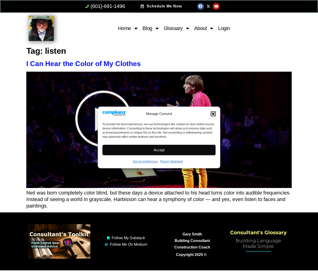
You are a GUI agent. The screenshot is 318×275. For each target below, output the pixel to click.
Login (224, 28)
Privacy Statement (171, 161)
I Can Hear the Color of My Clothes (83, 63)
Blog (147, 28)
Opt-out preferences (145, 161)
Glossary (173, 28)
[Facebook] (200, 6)
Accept (159, 150)
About (200, 28)
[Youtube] (216, 6)
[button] (213, 114)
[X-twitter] (208, 6)
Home (124, 28)
